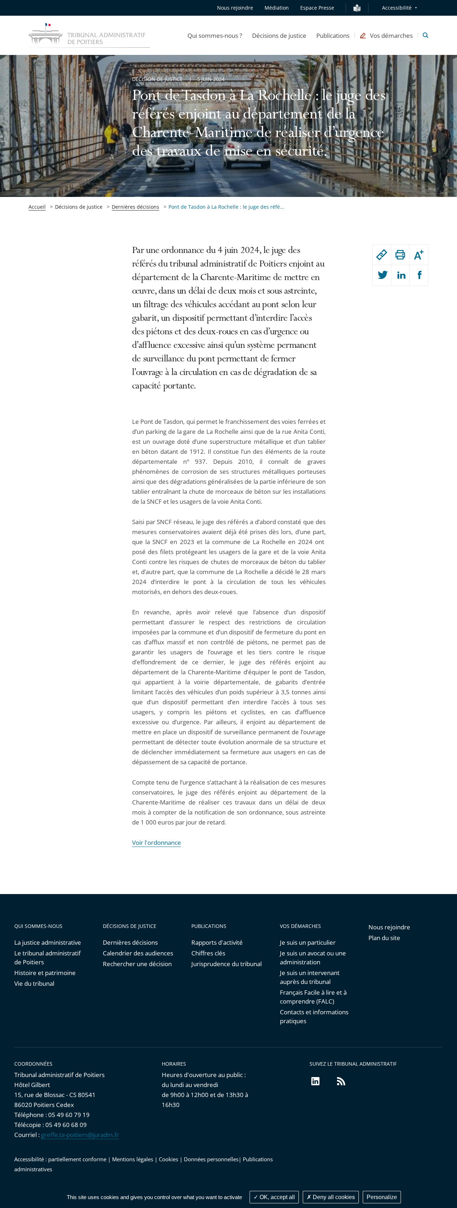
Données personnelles (211, 1159)
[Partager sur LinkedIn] (400, 275)
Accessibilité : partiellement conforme (60, 1159)
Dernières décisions (135, 206)
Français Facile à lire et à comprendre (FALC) (313, 996)
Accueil (37, 206)
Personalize (382, 1197)
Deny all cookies (333, 1197)
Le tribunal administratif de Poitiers (47, 957)
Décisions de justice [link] (78, 206)
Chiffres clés (208, 953)
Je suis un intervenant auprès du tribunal (310, 977)
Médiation (277, 7)
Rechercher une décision (137, 964)
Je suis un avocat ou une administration (313, 957)
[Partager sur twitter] (382, 275)
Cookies (168, 1159)
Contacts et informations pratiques (314, 1016)
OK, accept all (276, 1197)
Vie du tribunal (34, 983)
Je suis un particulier (308, 942)
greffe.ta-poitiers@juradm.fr (80, 1135)
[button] (214, 35)
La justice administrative (47, 942)
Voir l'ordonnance (156, 842)
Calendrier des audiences (138, 953)
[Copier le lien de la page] (382, 255)
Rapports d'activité (217, 942)
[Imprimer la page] (400, 255)
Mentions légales (132, 1159)
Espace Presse (317, 7)
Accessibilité (397, 7)
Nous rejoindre (235, 7)
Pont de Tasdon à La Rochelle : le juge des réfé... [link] (226, 206)
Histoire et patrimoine (45, 973)
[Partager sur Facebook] (419, 275)
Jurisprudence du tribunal (226, 964)
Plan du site (384, 938)
